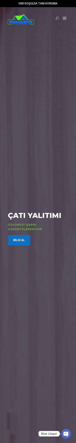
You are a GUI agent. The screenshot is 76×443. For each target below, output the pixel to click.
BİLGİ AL (19, 240)
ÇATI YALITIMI (34, 215)
